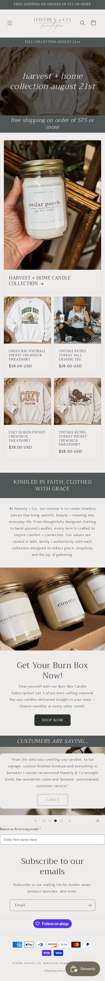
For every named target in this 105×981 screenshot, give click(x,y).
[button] (9, 23)
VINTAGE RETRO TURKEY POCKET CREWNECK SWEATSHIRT (73, 438)
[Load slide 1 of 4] (44, 821)
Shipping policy (55, 970)
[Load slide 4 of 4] (61, 821)
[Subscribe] (89, 905)
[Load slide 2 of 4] (49, 821)
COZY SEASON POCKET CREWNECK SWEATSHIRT (27, 436)
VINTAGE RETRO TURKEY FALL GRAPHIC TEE (72, 355)
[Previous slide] (35, 820)
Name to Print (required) (20, 829)
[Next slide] (69, 820)
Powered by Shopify (56, 963)
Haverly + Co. (33, 963)
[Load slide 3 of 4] (55, 821)
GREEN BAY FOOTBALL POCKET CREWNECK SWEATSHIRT (27, 355)
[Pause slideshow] (99, 820)
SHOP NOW (52, 720)
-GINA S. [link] (53, 800)
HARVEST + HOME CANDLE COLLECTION (40, 281)
